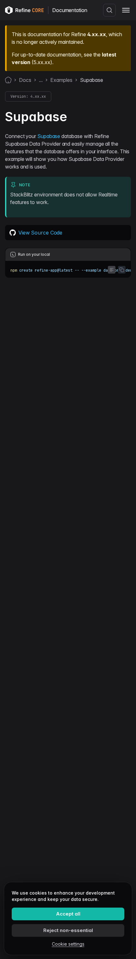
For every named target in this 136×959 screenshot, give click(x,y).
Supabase (48, 136)
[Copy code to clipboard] (122, 270)
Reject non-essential (68, 930)
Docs (25, 80)
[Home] (8, 80)
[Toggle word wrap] (111, 270)
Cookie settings (68, 944)
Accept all (68, 914)
